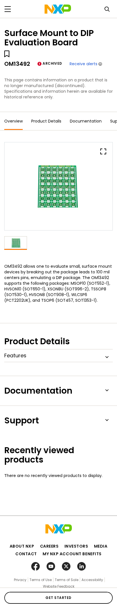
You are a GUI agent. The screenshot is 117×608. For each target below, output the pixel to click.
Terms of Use (41, 579)
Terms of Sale (66, 579)
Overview (13, 121)
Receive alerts (83, 64)
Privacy (20, 579)
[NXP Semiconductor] (58, 9)
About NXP (22, 546)
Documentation (86, 121)
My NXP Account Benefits (72, 554)
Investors (76, 546)
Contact (26, 554)
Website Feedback (58, 586)
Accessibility (92, 579)
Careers (49, 546)
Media (101, 546)
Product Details (46, 121)
